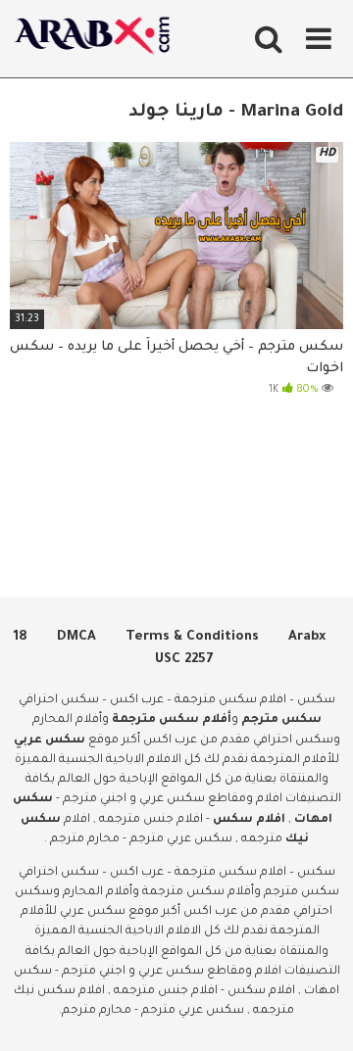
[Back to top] (316, 1011)
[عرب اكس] (98, 39)
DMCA (76, 637)
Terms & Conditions (192, 637)
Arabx (307, 637)
